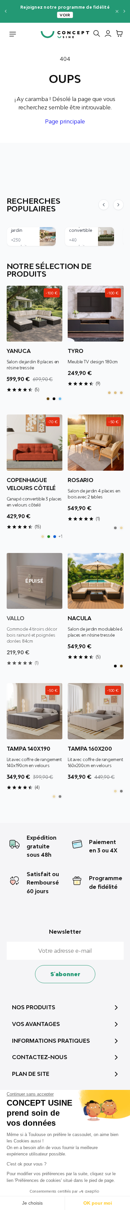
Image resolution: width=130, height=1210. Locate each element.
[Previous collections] (103, 204)
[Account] (106, 34)
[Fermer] (117, 11)
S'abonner (65, 974)
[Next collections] (118, 204)
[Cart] (117, 34)
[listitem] (48, 398)
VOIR (65, 15)
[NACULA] (96, 581)
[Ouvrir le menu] (13, 35)
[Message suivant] (124, 11)
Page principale (65, 121)
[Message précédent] (5, 11)
